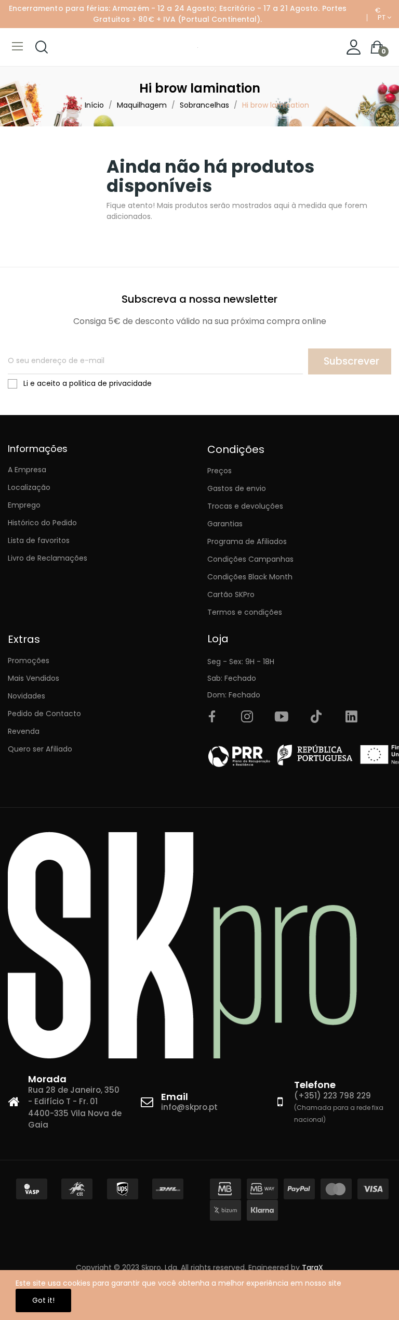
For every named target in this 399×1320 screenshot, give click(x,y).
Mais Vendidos (33, 678)
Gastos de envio (236, 488)
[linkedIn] (351, 717)
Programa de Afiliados (247, 541)
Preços (219, 470)
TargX (312, 1267)
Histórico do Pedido (42, 522)
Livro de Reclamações (47, 558)
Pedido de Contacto (44, 713)
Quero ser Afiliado (40, 749)
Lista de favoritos (39, 540)
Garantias (225, 524)
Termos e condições (244, 612)
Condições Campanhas (250, 559)
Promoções (28, 660)
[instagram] (247, 717)
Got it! (43, 1300)
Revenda (23, 731)
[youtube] (282, 717)
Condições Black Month (249, 577)
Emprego (24, 505)
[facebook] (212, 717)
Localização (29, 487)
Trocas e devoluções (245, 506)
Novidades (26, 696)
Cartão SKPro (231, 594)
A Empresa (27, 469)
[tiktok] (316, 717)
